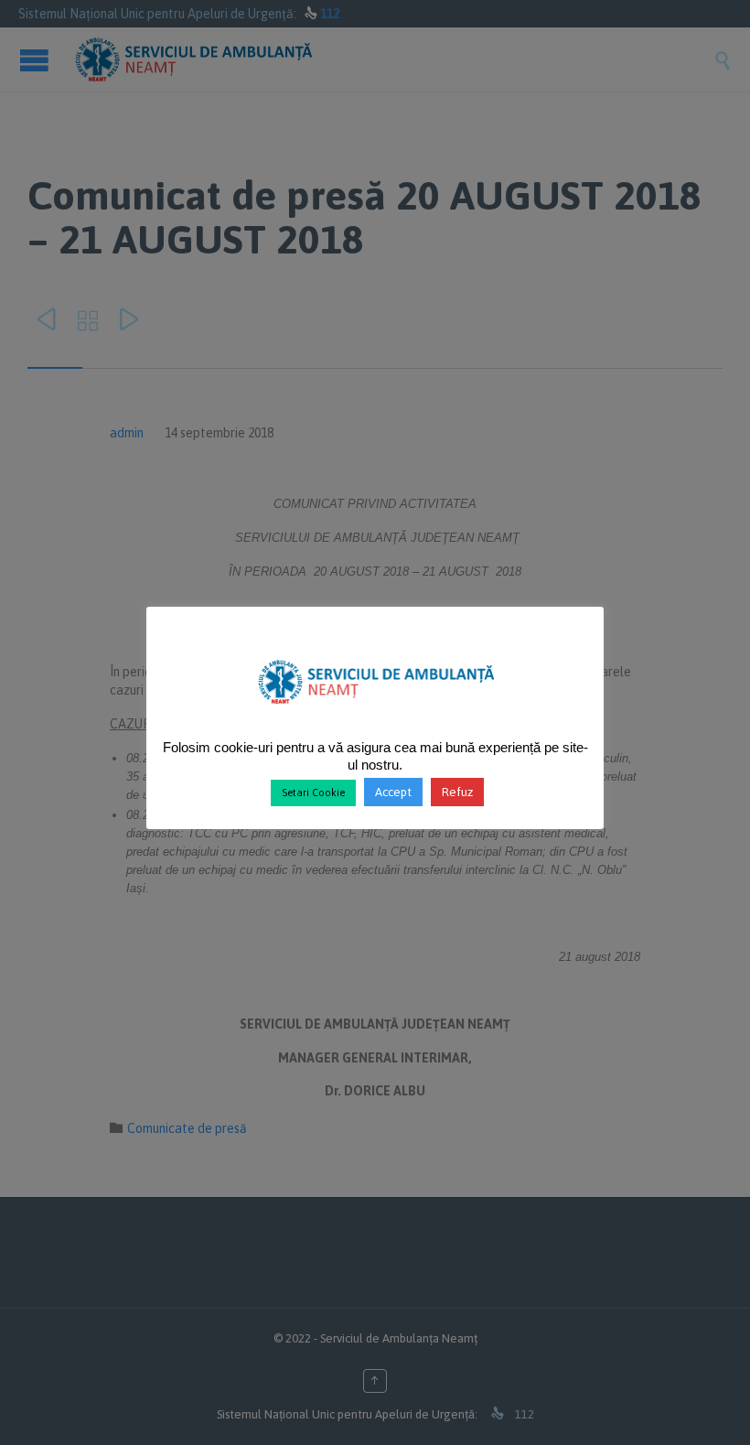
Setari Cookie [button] (313, 792)
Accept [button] (393, 792)
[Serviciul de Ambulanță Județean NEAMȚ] (375, 712)
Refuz (457, 792)
